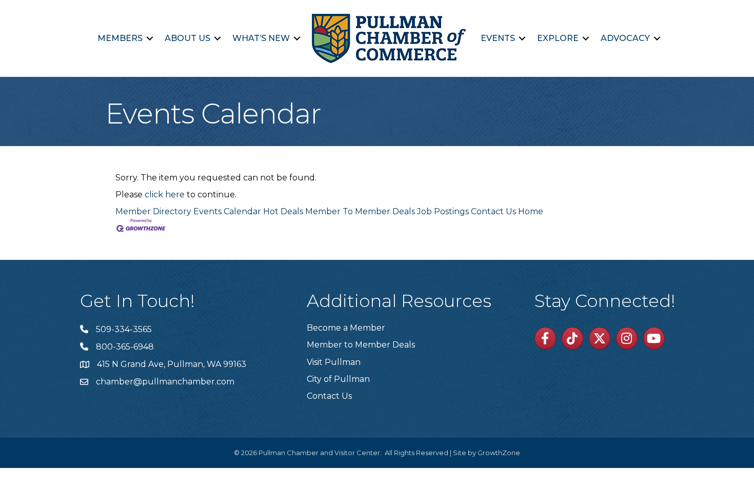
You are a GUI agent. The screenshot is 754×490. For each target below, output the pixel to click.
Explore (558, 38)
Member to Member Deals (361, 345)
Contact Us (493, 211)
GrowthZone (499, 452)
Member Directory (153, 211)
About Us (187, 38)
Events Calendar (227, 211)
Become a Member (346, 328)
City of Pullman (338, 379)
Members (120, 38)
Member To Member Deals (360, 211)
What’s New (261, 38)
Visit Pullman (334, 362)
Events (498, 38)
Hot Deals (283, 211)
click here (165, 194)
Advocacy (625, 38)
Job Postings (443, 211)
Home (530, 211)
